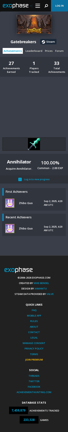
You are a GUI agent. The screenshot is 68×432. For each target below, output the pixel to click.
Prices (49, 51)
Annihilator (19, 162)
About (34, 326)
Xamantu (41, 288)
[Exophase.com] (17, 6)
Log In (59, 5)
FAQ (34, 310)
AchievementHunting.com (34, 392)
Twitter (34, 381)
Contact (34, 332)
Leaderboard (34, 51)
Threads (34, 375)
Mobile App (34, 315)
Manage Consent (34, 343)
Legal (34, 337)
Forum (59, 51)
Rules (34, 321)
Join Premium (34, 359)
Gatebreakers (23, 41)
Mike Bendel (41, 283)
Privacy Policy (34, 348)
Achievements (13, 51)
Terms (34, 354)
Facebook (34, 386)
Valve (50, 294)
